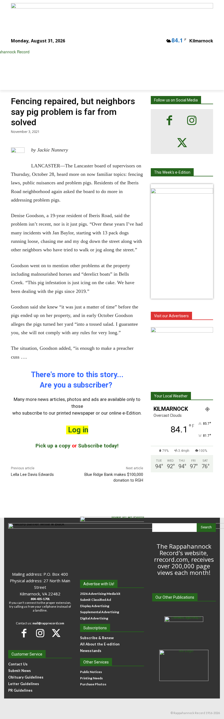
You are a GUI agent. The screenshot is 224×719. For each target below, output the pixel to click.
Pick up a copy (53, 446)
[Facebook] (169, 120)
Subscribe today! (98, 446)
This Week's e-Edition (172, 172)
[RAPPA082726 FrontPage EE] (182, 192)
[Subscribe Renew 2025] (112, 15)
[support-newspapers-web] (182, 353)
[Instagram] (192, 120)
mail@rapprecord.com (48, 623)
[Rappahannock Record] (108, 64)
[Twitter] (182, 143)
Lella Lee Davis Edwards (32, 474)
